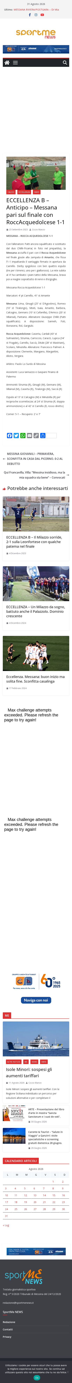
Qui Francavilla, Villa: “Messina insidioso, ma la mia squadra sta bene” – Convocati (34, 474)
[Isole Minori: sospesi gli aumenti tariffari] (36, 1039)
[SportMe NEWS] (7, 62)
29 (53, 1209)
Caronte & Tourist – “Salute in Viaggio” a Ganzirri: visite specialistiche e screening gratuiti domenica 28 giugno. (45, 1137)
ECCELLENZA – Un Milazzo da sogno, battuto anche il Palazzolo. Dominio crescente (35, 611)
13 (35, 1195)
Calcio (11, 192)
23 (63, 1202)
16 (63, 1195)
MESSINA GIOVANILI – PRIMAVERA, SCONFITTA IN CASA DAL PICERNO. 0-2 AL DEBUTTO (35, 459)
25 (16, 1209)
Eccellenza (24, 192)
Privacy (7, 1336)
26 (25, 1209)
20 (35, 1202)
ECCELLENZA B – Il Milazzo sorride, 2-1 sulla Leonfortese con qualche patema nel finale (34, 542)
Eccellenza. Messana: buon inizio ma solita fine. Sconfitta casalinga (35, 679)
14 (44, 1195)
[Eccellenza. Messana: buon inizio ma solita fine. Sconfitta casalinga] (36, 638)
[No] (67, 1372)
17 (6, 1202)
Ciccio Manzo (38, 229)
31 (6, 1216)
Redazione (9, 1322)
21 (44, 1202)
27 (35, 1209)
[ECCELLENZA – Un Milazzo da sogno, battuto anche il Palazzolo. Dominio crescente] (36, 569)
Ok (36, 1377)
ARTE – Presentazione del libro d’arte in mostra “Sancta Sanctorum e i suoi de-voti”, (46, 1113)
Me (26, 1062)
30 (63, 1209)
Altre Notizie (13, 1062)
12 (25, 1195)
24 (6, 1209)
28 (44, 1209)
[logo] (24, 1268)
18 (16, 1202)
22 (53, 1202)
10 (6, 1195)
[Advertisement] (36, 105)
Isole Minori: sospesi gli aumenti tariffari (29, 1072)
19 (25, 1202)
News (34, 1062)
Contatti (8, 1329)
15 (53, 1195)
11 (16, 1195)
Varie (36, 192)
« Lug (6, 1225)
